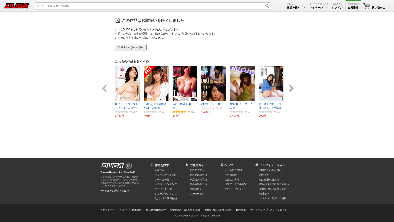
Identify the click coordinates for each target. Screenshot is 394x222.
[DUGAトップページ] (17, 5)
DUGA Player (197, 193)
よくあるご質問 (233, 170)
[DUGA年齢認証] (112, 165)
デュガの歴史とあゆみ (116, 190)
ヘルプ (228, 165)
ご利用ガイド (198, 165)
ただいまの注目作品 (166, 198)
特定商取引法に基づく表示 (185, 209)
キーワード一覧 (163, 188)
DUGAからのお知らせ (271, 170)
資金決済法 (272, 188)
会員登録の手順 (198, 174)
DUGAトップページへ (131, 47)
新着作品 (160, 170)
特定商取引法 (274, 184)
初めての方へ (197, 170)
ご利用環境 (230, 174)
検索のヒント (197, 188)
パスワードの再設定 (235, 184)
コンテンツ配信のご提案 (272, 198)
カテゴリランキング (166, 184)
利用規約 (264, 174)
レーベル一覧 (162, 179)
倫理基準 (264, 193)
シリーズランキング (166, 193)
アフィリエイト (278, 209)
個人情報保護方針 (269, 179)
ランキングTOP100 (165, 174)
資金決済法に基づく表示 (217, 209)
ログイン (337, 7)
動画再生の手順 (198, 184)
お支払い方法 (231, 179)
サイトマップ (257, 209)
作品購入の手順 (198, 179)
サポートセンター (234, 188)
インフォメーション (272, 165)
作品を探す (162, 165)
